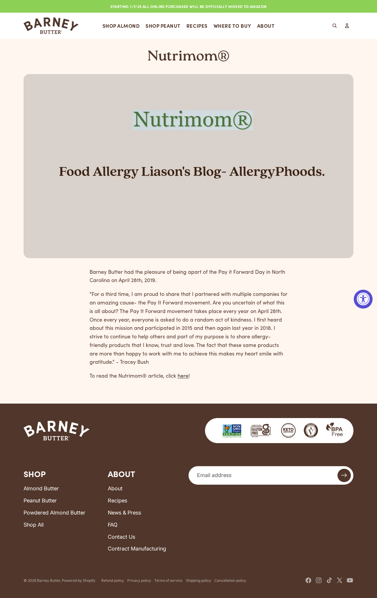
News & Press (124, 512)
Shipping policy (198, 580)
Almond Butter (41, 488)
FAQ (113, 525)
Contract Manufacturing (137, 548)
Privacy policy (139, 580)
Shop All (34, 525)
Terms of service (168, 580)
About (115, 488)
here (183, 375)
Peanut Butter (40, 500)
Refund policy (112, 580)
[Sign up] (344, 475)
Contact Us (121, 537)
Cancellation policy (230, 580)
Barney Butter (48, 580)
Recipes (117, 500)
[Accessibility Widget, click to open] (363, 299)
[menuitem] (121, 25)
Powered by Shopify (78, 580)
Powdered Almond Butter (54, 512)
